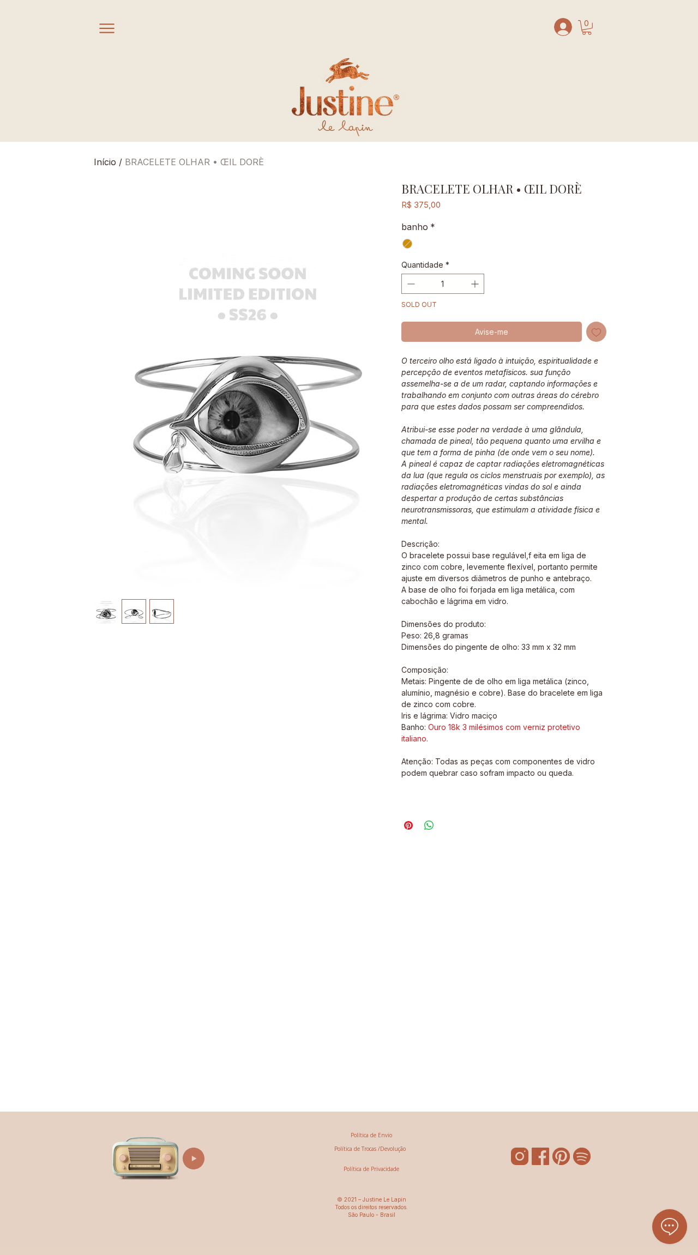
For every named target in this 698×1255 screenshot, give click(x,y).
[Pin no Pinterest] (408, 825)
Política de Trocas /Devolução (370, 1149)
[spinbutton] (443, 283)
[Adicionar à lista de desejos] (596, 332)
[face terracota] (540, 1156)
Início (105, 161)
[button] (586, 27)
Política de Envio (371, 1135)
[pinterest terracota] (561, 1156)
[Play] (193, 1158)
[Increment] (476, 283)
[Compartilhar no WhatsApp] (429, 825)
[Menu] (108, 28)
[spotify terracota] (582, 1156)
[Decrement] (410, 283)
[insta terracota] (519, 1156)
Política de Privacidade (371, 1169)
